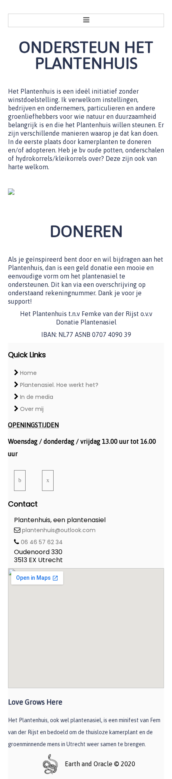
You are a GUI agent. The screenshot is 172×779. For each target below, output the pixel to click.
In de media (36, 397)
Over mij (32, 409)
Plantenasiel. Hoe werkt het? (59, 385)
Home (28, 373)
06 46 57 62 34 (42, 542)
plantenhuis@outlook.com (59, 530)
